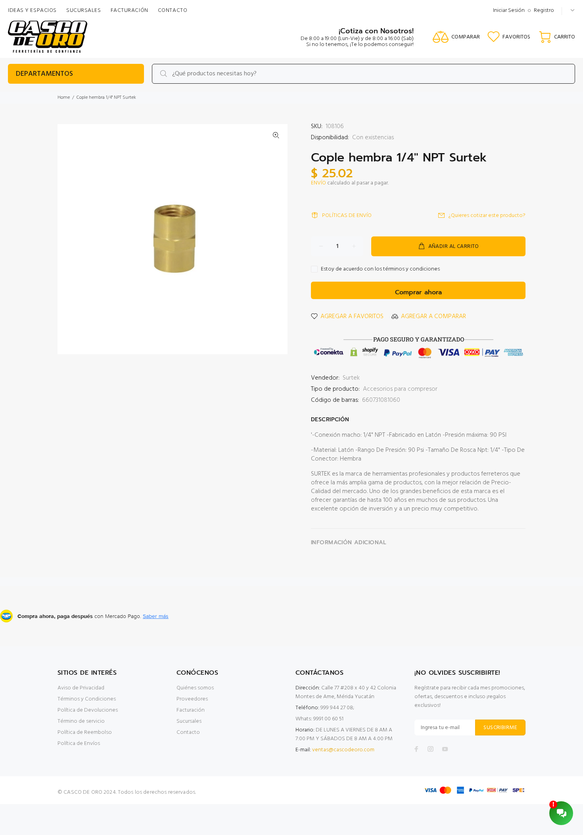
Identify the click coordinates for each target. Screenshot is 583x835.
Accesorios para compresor (400, 389)
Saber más (156, 616)
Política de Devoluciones (88, 710)
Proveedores (192, 699)
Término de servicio (81, 721)
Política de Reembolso (85, 732)
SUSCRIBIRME (500, 727)
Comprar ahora (418, 292)
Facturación (190, 710)
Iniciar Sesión (509, 10)
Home (64, 98)
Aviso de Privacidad (81, 688)
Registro (544, 10)
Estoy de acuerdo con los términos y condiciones (380, 269)
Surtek (351, 378)
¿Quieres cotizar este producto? (487, 215)
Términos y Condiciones (87, 699)
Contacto (188, 732)
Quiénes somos (195, 688)
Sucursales (188, 721)
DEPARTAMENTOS (44, 74)
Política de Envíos (79, 743)
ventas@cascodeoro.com (343, 749)
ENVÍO (318, 183)
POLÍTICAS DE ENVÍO (347, 215)
